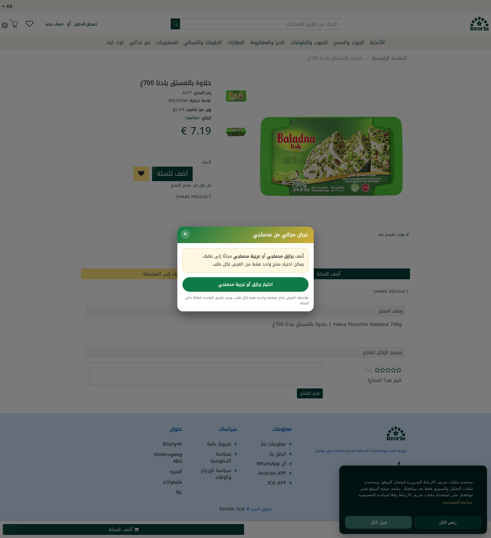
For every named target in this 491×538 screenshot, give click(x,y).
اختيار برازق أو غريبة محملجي (245, 284)
